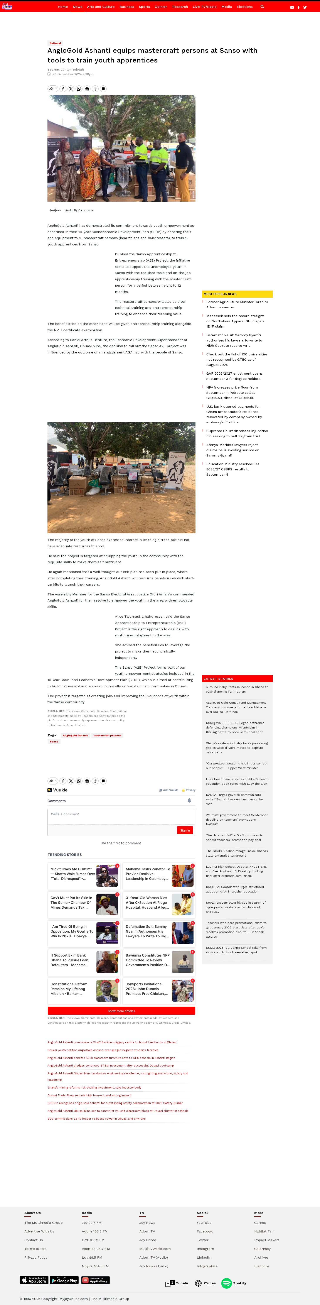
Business (127, 7)
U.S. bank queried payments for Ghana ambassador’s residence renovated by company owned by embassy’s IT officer (234, 414)
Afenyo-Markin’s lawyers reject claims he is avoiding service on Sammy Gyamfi (232, 450)
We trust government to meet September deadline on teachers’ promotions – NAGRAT (237, 821)
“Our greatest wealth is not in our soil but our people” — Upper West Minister (237, 768)
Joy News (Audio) (153, 1266)
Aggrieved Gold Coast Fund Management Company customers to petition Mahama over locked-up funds (236, 709)
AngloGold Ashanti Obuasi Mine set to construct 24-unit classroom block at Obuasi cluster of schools (118, 1110)
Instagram (205, 1249)
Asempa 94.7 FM (96, 1249)
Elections (245, 7)
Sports (144, 7)
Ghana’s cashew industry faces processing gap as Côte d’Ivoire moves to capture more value (237, 750)
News (77, 7)
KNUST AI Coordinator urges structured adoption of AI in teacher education (235, 891)
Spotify (239, 1283)
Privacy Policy (35, 1257)
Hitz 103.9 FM (93, 1240)
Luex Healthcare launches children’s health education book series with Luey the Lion (237, 783)
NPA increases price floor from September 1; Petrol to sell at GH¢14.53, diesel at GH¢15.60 (232, 392)
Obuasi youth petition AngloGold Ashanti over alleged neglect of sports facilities (102, 1050)
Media (226, 7)
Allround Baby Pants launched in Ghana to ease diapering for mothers (237, 691)
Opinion (161, 7)
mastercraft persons (107, 735)
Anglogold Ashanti (75, 735)
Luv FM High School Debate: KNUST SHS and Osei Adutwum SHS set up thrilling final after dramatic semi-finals (236, 873)
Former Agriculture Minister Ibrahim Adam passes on (237, 304)
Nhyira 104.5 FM (95, 1266)
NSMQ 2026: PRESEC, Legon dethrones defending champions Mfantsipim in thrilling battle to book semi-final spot (235, 729)
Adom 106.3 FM (95, 1231)
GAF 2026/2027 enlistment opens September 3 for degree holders (234, 376)
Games (260, 1222)
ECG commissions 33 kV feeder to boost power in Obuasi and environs (96, 1118)
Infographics (207, 1266)
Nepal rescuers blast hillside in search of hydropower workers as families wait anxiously (236, 909)
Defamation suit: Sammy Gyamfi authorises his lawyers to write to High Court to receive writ (234, 340)
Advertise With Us (39, 1231)
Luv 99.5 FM (92, 1257)
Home (63, 7)
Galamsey (262, 1249)
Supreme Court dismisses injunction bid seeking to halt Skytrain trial (237, 433)
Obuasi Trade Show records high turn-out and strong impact (89, 1095)
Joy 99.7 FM (92, 1222)
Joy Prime (147, 1240)
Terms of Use (35, 1249)
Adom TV (147, 1231)
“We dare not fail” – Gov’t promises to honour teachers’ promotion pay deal (234, 839)
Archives (261, 1257)
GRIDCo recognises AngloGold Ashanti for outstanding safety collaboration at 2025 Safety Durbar (115, 1103)
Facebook (205, 1231)
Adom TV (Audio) (153, 1257)
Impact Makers (267, 1240)
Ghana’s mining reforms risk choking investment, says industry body (94, 1087)
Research (180, 7)
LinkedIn (204, 1257)
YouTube (204, 1222)
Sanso (54, 741)
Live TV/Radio (205, 7)
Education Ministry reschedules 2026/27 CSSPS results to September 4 (232, 469)
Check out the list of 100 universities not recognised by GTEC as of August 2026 (237, 359)
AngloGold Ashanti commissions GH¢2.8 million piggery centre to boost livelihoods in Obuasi (111, 1042)
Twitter (203, 1240)
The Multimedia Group (43, 1222)
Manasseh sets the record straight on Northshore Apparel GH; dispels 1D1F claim (235, 321)
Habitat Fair (264, 1231)
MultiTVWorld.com (155, 1249)
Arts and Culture (101, 7)
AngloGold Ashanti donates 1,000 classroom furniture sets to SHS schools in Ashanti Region (111, 1058)
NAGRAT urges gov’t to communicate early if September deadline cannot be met (234, 801)
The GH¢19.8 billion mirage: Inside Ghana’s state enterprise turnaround (237, 855)
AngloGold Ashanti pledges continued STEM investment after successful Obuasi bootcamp (110, 1065)
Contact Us (33, 1240)
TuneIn (181, 1283)
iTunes (209, 1283)
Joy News (147, 1222)
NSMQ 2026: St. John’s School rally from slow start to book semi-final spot (236, 952)
